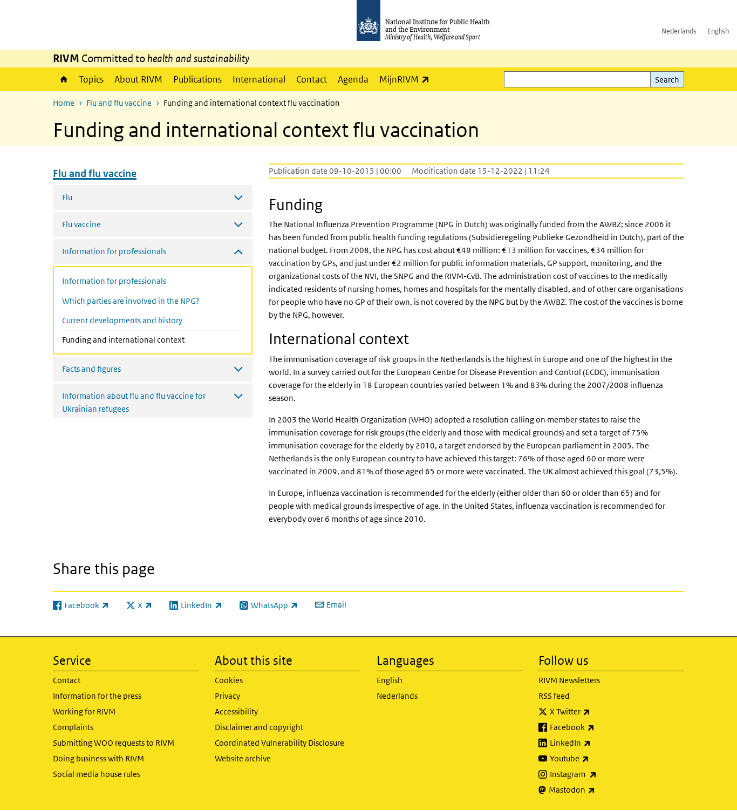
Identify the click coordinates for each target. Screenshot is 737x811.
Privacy (227, 696)
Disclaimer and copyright (259, 727)
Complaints (73, 727)
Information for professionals (114, 281)
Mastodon (600, 789)
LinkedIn (598, 742)
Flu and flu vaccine (119, 103)
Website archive (243, 758)
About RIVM (138, 79)
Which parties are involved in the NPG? (131, 301)
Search (667, 79)
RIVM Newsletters (569, 680)
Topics (91, 79)
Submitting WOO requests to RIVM (113, 743)
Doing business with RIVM (98, 758)
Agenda (353, 79)
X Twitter (598, 711)
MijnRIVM (407, 79)
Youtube (598, 758)
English (718, 31)
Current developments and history (122, 320)
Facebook (600, 726)
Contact (311, 79)
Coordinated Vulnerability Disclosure (279, 743)
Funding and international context (146, 339)
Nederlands (679, 31)
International (259, 79)
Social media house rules (96, 774)
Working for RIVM (84, 711)
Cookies (229, 680)
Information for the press (97, 696)
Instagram (601, 773)
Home (63, 79)
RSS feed (554, 696)
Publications (197, 79)
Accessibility (236, 711)
